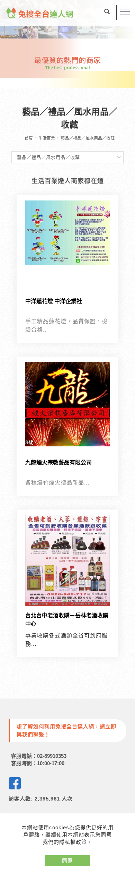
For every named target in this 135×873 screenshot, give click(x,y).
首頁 (29, 138)
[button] (107, 12)
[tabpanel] (67, 44)
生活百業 (46, 138)
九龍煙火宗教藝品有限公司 (58, 462)
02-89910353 (51, 756)
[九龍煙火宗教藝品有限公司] (67, 403)
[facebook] (15, 783)
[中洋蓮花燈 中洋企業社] (67, 233)
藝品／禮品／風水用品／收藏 (88, 138)
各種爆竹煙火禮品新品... (57, 483)
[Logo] (39, 12)
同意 (67, 861)
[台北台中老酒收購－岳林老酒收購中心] (67, 560)
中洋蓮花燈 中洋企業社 (53, 301)
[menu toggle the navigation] (125, 12)
